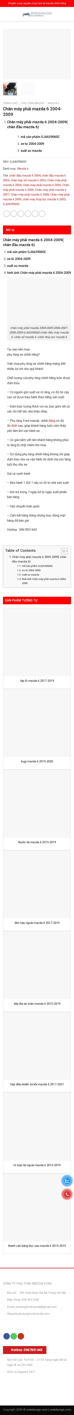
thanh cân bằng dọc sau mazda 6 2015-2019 (37, 1246)
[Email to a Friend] (28, 213)
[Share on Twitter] (21, 213)
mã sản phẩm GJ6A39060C (37, 565)
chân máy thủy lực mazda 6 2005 (44, 199)
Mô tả (10, 230)
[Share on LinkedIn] (42, 213)
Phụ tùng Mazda (32, 103)
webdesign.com (60, 1409)
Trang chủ (10, 103)
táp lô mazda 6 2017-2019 (37, 681)
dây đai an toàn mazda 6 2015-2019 (37, 1003)
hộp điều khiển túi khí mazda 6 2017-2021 (37, 1084)
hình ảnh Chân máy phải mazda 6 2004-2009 (44, 581)
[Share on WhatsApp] (6, 213)
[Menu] (6, 14)
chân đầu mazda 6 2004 (24, 175)
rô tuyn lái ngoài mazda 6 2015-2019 (37, 1165)
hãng (52, 421)
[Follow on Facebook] (6, 1336)
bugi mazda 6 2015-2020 (37, 761)
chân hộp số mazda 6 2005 (28, 180)
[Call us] (13, 1336)
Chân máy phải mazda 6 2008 (30, 194)
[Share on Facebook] (13, 213)
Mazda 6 (53, 103)
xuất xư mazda (30, 574)
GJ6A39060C (11, 204)
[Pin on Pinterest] (35, 213)
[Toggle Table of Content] (62, 551)
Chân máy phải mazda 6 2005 (42, 185)
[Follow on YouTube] (21, 1336)
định (13, 426)
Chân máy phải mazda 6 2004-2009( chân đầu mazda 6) (39, 559)
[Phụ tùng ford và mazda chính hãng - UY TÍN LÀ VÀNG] (37, 14)
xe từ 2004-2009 (31, 570)
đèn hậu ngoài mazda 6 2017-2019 (37, 923)
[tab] (37, 230)
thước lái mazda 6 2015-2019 (37, 842)
